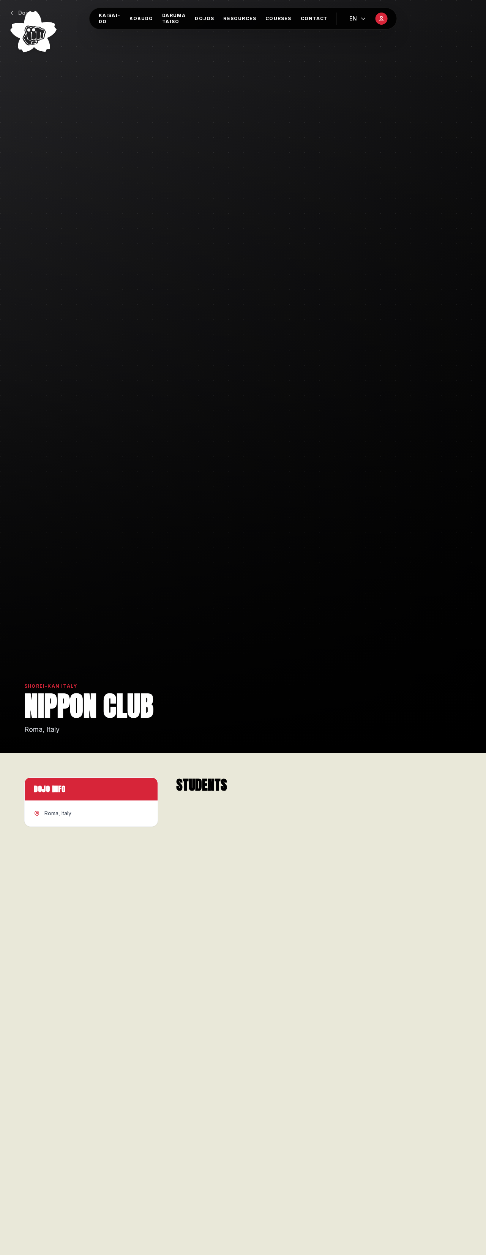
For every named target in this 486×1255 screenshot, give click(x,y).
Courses (278, 18)
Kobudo (141, 18)
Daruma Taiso (174, 18)
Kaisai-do (109, 18)
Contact (314, 18)
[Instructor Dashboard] (381, 19)
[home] (33, 31)
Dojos (204, 18)
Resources (239, 18)
